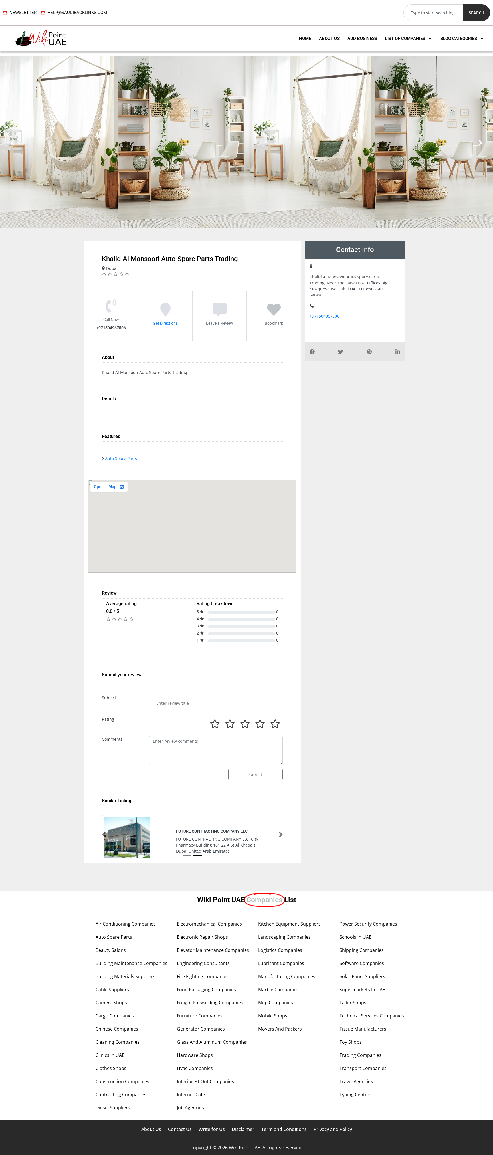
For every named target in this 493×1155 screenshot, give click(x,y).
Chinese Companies (117, 1029)
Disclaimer (243, 1129)
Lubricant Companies (281, 963)
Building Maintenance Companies (131, 963)
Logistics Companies (280, 950)
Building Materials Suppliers (125, 976)
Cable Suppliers (112, 989)
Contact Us (180, 1129)
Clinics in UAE (110, 1055)
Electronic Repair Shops (202, 937)
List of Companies (405, 38)
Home (305, 38)
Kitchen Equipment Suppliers (289, 924)
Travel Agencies (356, 1081)
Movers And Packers (280, 1029)
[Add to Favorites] (274, 314)
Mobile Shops (272, 1016)
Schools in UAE (355, 937)
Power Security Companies (368, 924)
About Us (329, 38)
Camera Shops (111, 1002)
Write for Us (212, 1129)
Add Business (362, 38)
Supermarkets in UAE (362, 989)
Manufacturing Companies (286, 976)
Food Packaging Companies (206, 989)
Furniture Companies (200, 1016)
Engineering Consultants (203, 963)
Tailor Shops (353, 1002)
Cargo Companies (115, 1016)
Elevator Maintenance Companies (213, 950)
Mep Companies (275, 1002)
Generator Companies (201, 1029)
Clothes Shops (111, 1068)
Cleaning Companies (118, 1042)
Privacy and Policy (333, 1129)
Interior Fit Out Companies (205, 1081)
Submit (255, 774)
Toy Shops (351, 1042)
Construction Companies (122, 1081)
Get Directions (165, 323)
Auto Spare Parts (121, 458)
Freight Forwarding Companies (210, 1002)
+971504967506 (324, 316)
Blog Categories (458, 38)
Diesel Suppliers (113, 1107)
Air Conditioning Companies (126, 924)
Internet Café (191, 1094)
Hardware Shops (195, 1055)
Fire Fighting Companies (203, 976)
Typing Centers (356, 1094)
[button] (104, 834)
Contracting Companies (121, 1094)
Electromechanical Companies (209, 924)
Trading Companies (360, 1055)
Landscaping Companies (284, 937)
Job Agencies (190, 1107)
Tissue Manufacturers (363, 1029)
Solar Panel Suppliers (362, 976)
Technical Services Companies (372, 1016)
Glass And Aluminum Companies (212, 1042)
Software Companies (362, 963)
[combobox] (433, 12)
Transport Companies (363, 1068)
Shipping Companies (362, 950)
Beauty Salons (111, 950)
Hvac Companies (195, 1068)
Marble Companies (278, 989)
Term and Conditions (284, 1129)
